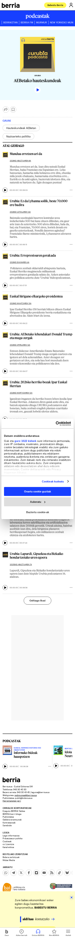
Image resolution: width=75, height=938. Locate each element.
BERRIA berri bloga (12, 814)
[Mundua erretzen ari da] (5, 154)
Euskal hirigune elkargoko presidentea (36, 296)
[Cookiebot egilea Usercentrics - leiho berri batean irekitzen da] (55, 423)
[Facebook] (29, 873)
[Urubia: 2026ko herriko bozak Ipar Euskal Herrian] (5, 383)
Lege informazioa (11, 835)
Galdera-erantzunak (12, 819)
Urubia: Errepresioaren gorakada (33, 255)
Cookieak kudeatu (53, 481)
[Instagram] (36, 873)
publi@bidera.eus (23, 798)
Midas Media (9, 860)
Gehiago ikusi (37, 600)
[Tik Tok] (59, 873)
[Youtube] (44, 873)
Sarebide (7, 825)
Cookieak (7, 841)
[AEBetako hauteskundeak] (37, 54)
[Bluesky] (67, 873)
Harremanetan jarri (12, 801)
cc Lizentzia (8, 844)
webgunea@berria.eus (25, 795)
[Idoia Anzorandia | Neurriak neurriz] (58, 750)
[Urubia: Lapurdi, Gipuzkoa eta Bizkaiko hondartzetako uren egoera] (5, 554)
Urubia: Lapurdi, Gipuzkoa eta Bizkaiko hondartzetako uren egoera (36, 555)
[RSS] (52, 873)
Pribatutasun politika (12, 838)
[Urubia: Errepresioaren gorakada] (5, 256)
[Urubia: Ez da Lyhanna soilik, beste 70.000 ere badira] (5, 202)
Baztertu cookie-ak (37, 512)
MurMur (41, 22)
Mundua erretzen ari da (26, 154)
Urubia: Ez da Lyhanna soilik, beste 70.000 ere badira (39, 203)
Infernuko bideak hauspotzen (26, 754)
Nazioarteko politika (18, 136)
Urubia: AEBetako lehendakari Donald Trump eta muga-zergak (41, 336)
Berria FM (27, 22)
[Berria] (11, 781)
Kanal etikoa (8, 847)
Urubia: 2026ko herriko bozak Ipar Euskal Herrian (38, 384)
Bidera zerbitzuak (11, 857)
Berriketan (10, 22)
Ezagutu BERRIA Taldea (14, 811)
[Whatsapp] (6, 873)
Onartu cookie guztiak (37, 491)
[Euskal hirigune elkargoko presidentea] (5, 297)
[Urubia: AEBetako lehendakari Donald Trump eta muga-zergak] (5, 335)
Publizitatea (8, 817)
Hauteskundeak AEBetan (21, 128)
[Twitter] (21, 873)
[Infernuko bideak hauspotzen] (7, 750)
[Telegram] (13, 873)
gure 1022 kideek (25, 440)
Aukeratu (35, 501)
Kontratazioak (9, 822)
